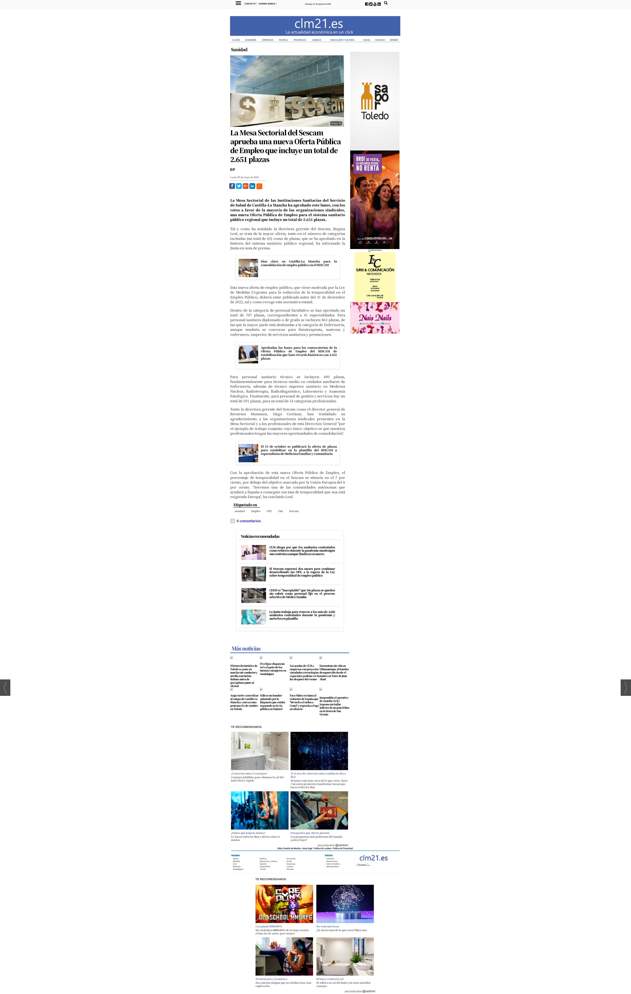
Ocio (235, 864)
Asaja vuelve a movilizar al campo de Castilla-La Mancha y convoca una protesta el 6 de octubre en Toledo (244, 702)
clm (280, 511)
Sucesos (380, 40)
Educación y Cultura (342, 40)
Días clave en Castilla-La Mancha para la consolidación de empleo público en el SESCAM (299, 263)
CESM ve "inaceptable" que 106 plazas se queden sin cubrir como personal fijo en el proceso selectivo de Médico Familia (302, 594)
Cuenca (290, 866)
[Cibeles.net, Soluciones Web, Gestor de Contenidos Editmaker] (363, 864)
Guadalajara (238, 869)
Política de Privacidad (343, 848)
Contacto (250, 4)
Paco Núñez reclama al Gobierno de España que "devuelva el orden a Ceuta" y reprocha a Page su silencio (304, 702)
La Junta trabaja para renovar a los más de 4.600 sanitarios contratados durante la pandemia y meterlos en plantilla (302, 615)
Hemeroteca (332, 861)
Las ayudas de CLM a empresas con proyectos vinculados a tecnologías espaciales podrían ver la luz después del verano (304, 672)
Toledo (263, 869)
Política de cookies (322, 848)
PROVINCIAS (300, 40)
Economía (250, 40)
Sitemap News (332, 866)
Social (367, 40)
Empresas (267, 40)
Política (283, 40)
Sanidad (316, 40)
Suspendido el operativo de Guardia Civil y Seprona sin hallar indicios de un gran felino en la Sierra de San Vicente (334, 706)
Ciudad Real (265, 866)
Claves (236, 40)
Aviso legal (307, 848)
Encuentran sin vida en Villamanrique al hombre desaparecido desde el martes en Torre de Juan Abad (334, 672)
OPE (269, 511)
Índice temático (333, 864)
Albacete (237, 866)
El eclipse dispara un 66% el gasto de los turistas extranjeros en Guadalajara (273, 669)
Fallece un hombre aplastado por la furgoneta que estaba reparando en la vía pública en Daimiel (272, 702)
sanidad (240, 511)
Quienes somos (267, 4)
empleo (255, 511)
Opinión (394, 40)
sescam (294, 511)
